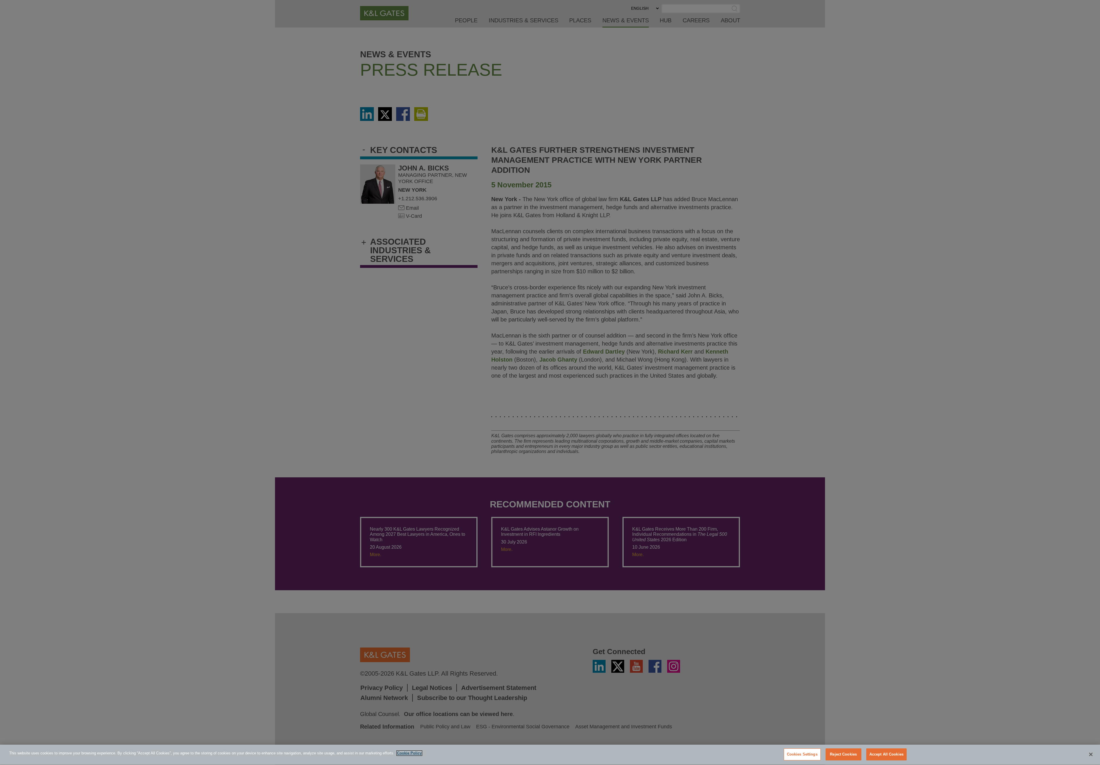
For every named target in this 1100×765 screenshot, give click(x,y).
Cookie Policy (409, 753)
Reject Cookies (843, 754)
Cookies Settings (802, 754)
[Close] (1091, 754)
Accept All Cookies (886, 754)
